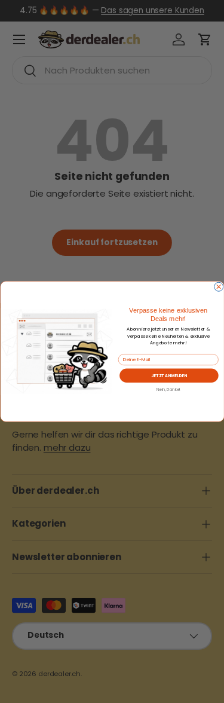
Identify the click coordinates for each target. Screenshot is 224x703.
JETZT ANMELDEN (168, 375)
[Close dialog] (218, 286)
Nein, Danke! (168, 389)
